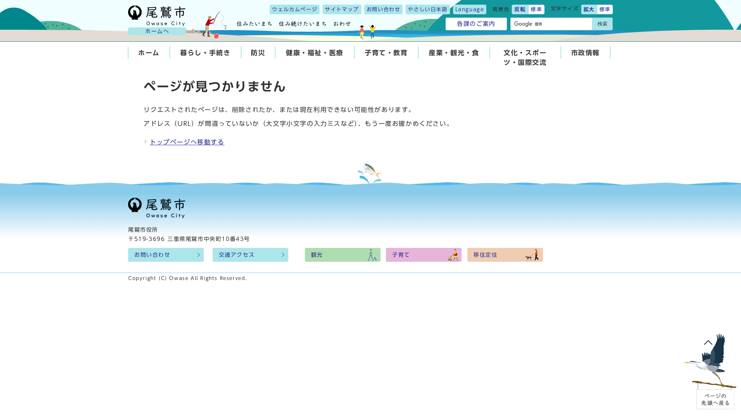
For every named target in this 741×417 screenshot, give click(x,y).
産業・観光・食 (454, 52)
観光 (317, 255)
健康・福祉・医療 (314, 52)
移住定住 (485, 255)
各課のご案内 (476, 24)
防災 (258, 52)
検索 (602, 24)
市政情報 (585, 52)
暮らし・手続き (205, 52)
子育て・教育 (386, 52)
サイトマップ (342, 9)
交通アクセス (237, 255)
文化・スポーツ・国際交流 (525, 57)
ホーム (149, 52)
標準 (536, 9)
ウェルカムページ (294, 9)
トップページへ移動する (187, 142)
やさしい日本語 (427, 9)
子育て (401, 255)
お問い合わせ (384, 9)
